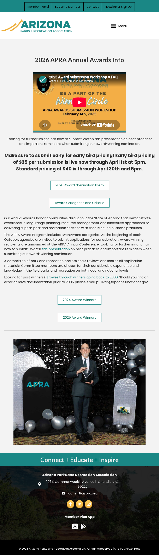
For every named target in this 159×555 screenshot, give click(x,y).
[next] (144, 397)
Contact (93, 7)
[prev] (14, 397)
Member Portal (38, 7)
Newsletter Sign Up (118, 7)
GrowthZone (132, 549)
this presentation (56, 249)
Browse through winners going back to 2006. (82, 277)
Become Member (67, 7)
